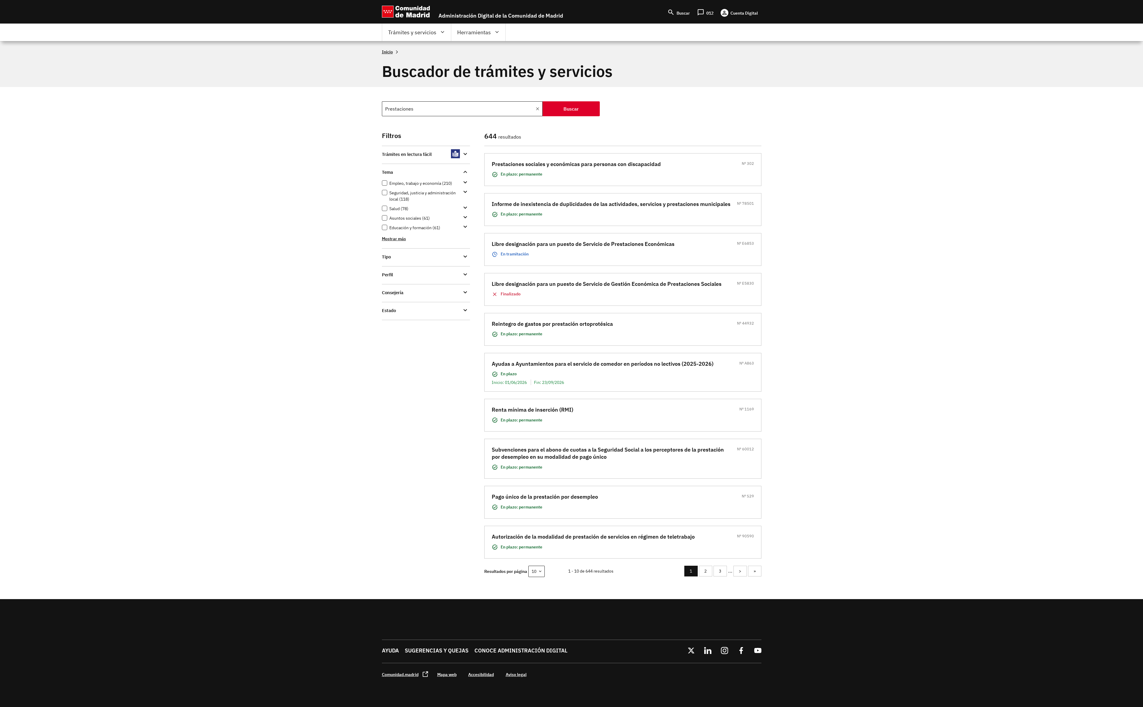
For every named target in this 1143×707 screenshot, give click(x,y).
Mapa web (447, 674)
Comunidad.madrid (400, 674)
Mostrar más (394, 238)
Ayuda (390, 650)
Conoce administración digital (520, 650)
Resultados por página (505, 571)
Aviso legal (516, 674)
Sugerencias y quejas (437, 650)
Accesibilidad (481, 674)
